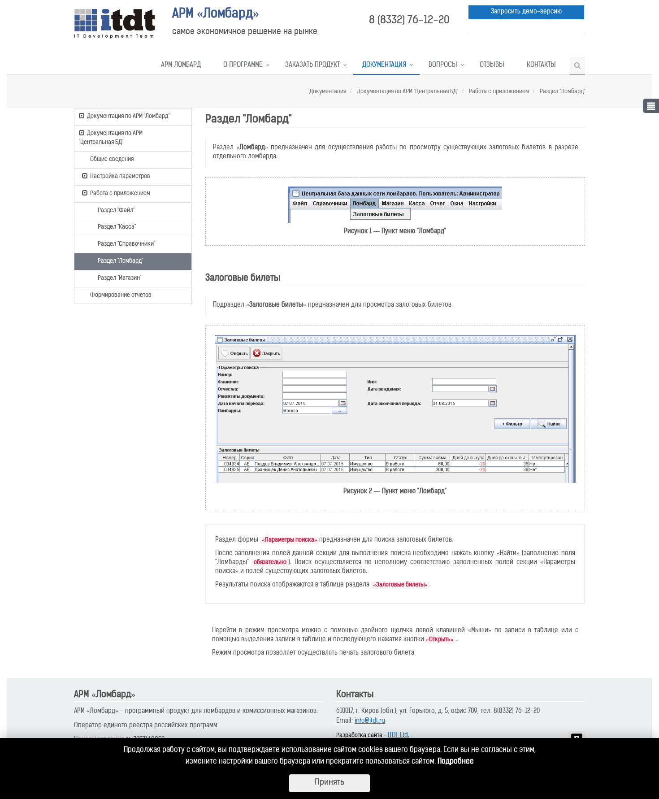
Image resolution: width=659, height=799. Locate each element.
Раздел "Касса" (117, 227)
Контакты (541, 65)
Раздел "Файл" (116, 210)
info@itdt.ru (370, 721)
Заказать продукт (312, 65)
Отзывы (492, 65)
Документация (384, 65)
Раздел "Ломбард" (561, 92)
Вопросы (443, 65)
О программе (243, 65)
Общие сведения (112, 159)
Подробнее (456, 761)
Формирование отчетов (121, 295)
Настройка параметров (120, 176)
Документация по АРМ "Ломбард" (128, 116)
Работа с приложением (498, 92)
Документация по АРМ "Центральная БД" (407, 92)
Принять (329, 783)
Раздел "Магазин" (119, 278)
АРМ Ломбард (181, 65)
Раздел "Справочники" (126, 244)
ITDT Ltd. (398, 735)
